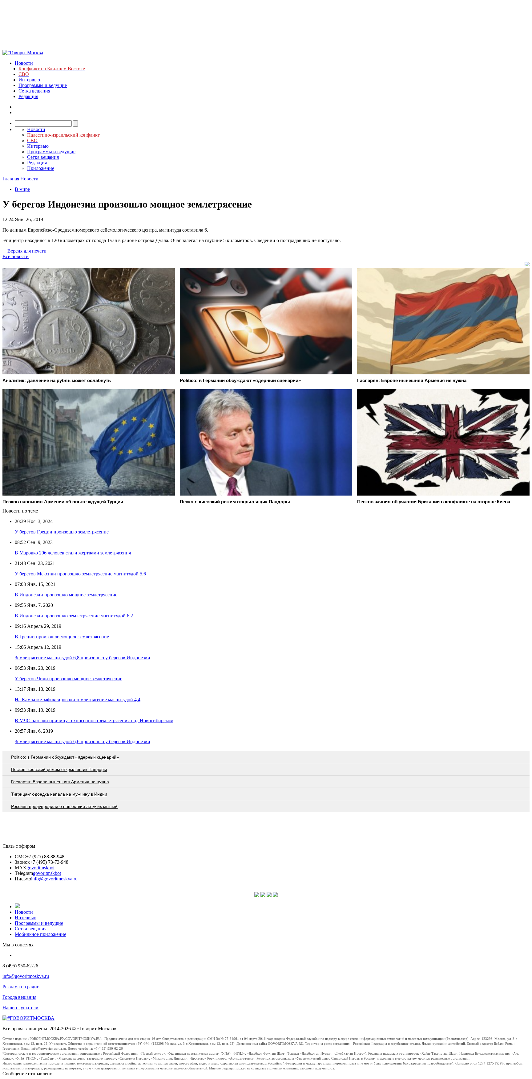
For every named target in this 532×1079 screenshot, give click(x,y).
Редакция (28, 96)
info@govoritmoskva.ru (54, 878)
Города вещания (19, 997)
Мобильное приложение (40, 934)
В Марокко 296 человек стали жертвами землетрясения (73, 552)
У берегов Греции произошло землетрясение (62, 531)
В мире (22, 189)
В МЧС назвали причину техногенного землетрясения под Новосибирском (94, 720)
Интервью (29, 79)
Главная (10, 178)
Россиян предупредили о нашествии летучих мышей (64, 806)
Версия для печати (26, 250)
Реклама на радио (20, 986)
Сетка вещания (34, 90)
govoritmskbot (40, 867)
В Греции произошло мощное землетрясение (62, 636)
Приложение (40, 168)
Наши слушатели (20, 1007)
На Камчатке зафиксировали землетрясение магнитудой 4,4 (77, 699)
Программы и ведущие (42, 85)
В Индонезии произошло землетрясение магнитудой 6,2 (74, 615)
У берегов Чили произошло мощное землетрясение (68, 678)
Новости (24, 63)
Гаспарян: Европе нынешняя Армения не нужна (60, 781)
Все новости (15, 256)
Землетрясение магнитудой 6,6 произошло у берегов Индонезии (82, 741)
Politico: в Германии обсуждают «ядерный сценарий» (65, 757)
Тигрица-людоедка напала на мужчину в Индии (59, 794)
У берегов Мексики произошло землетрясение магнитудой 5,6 (80, 573)
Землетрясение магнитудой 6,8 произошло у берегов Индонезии (82, 657)
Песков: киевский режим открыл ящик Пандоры (59, 769)
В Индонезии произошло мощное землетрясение (66, 594)
